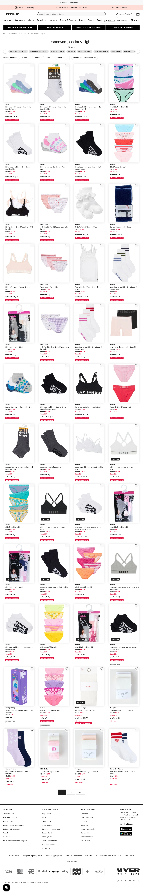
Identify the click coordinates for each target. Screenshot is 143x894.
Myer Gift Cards (87, 817)
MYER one (84, 814)
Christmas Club (87, 837)
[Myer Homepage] (12, 15)
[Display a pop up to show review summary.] (17, 117)
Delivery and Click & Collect (14, 825)
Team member (71, 861)
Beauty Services (48, 833)
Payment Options (10, 817)
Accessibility (47, 848)
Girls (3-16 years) (20, 33)
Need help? (6, 887)
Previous (5, 51)
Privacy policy (129, 856)
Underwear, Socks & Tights (36, 33)
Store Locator (47, 825)
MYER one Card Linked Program (15, 841)
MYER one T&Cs (91, 856)
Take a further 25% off (83, 723)
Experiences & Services (51, 829)
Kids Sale (11, 33)
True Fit (6, 833)
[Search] (103, 14)
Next (138, 51)
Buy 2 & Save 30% (12, 120)
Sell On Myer (85, 841)
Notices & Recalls (48, 844)
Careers (84, 821)
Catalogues (7, 837)
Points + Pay (8, 821)
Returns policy (14, 856)
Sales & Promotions (49, 841)
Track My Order (9, 814)
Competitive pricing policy (32, 856)
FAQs (44, 817)
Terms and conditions (73, 856)
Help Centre (46, 814)
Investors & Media (88, 829)
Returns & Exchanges (11, 829)
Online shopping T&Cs (54, 856)
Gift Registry (47, 837)
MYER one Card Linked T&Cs (110, 856)
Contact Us (46, 821)
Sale (4, 33)
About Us (84, 825)
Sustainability (86, 833)
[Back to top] (137, 889)
